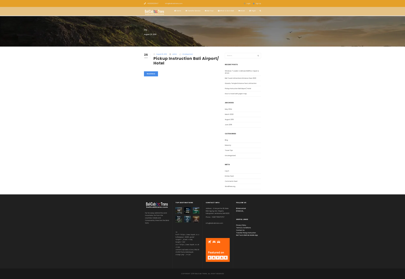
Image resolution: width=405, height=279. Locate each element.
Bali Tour (210, 11)
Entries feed (229, 176)
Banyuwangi (187, 210)
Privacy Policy (241, 225)
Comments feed (231, 181)
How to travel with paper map (236, 94)
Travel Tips (229, 150)
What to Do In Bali (226, 11)
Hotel (242, 11)
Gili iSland (196, 210)
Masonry (228, 145)
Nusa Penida (187, 219)
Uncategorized (187, 54)
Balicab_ (240, 211)
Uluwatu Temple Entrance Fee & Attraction (240, 83)
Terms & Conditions (243, 228)
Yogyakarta (196, 219)
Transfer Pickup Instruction (246, 233)
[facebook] (236, 3)
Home (178, 11)
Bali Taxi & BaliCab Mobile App (247, 235)
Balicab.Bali (242, 208)
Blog (226, 140)
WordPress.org (230, 186)
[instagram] (239, 3)
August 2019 (229, 119)
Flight (253, 11)
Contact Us (240, 230)
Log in (227, 171)
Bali (179, 210)
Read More (151, 74)
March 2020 (229, 114)
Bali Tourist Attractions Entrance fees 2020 (240, 78)
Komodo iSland (178, 219)
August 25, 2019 (161, 54)
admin (174, 54)
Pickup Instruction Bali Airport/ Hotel (186, 61)
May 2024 (228, 109)
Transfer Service (193, 11)
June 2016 (228, 125)
